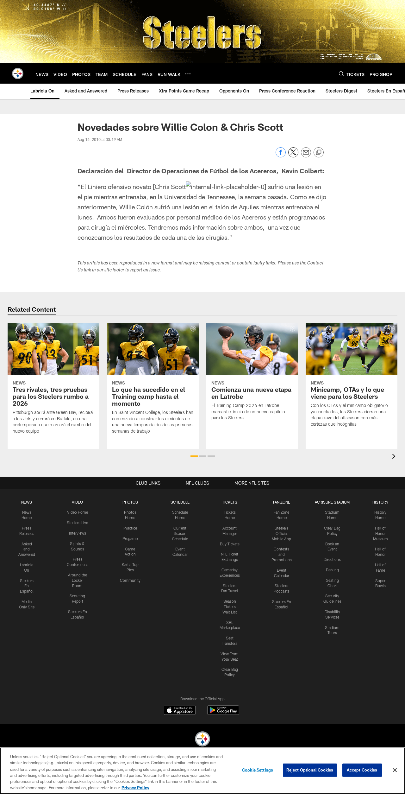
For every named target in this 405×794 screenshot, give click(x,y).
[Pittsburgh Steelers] (202, 740)
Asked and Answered (26, 549)
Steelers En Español (27, 586)
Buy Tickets (230, 544)
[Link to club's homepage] (17, 73)
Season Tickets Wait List (229, 606)
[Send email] (306, 155)
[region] (202, 770)
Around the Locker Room (77, 580)
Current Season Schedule (180, 533)
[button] (194, 456)
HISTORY (380, 502)
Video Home (77, 512)
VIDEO (77, 502)
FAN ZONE (281, 502)
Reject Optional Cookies (309, 769)
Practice (130, 528)
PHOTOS (130, 502)
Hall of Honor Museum (380, 533)
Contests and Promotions (281, 554)
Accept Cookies (362, 769)
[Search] (341, 73)
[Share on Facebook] (281, 155)
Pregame (130, 538)
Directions (332, 559)
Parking (332, 570)
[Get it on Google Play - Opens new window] (223, 713)
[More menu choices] (187, 73)
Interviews (77, 533)
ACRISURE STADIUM (332, 502)
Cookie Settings (257, 769)
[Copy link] (319, 152)
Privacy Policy (135, 787)
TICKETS (229, 502)
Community (130, 580)
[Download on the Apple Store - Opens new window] (179, 711)
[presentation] (394, 457)
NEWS (26, 502)
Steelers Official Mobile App (281, 533)
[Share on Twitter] (293, 155)
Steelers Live (77, 522)
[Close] (395, 770)
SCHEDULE (180, 502)
